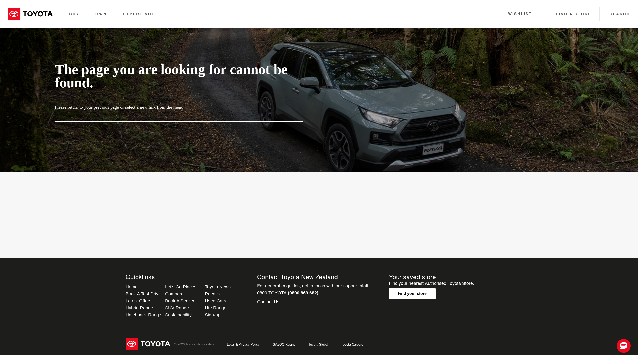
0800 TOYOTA (287, 292)
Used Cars (215, 300)
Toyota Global (318, 344)
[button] (624, 346)
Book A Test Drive (143, 293)
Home (132, 286)
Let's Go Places (180, 286)
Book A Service (180, 300)
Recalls (212, 293)
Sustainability (178, 314)
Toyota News (218, 286)
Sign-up (212, 314)
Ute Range (215, 307)
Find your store (412, 293)
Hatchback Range (143, 314)
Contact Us (268, 301)
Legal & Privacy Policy (243, 344)
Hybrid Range (139, 307)
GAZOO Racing (284, 344)
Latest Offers (138, 300)
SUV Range (177, 307)
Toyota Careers (352, 344)
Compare (174, 293)
